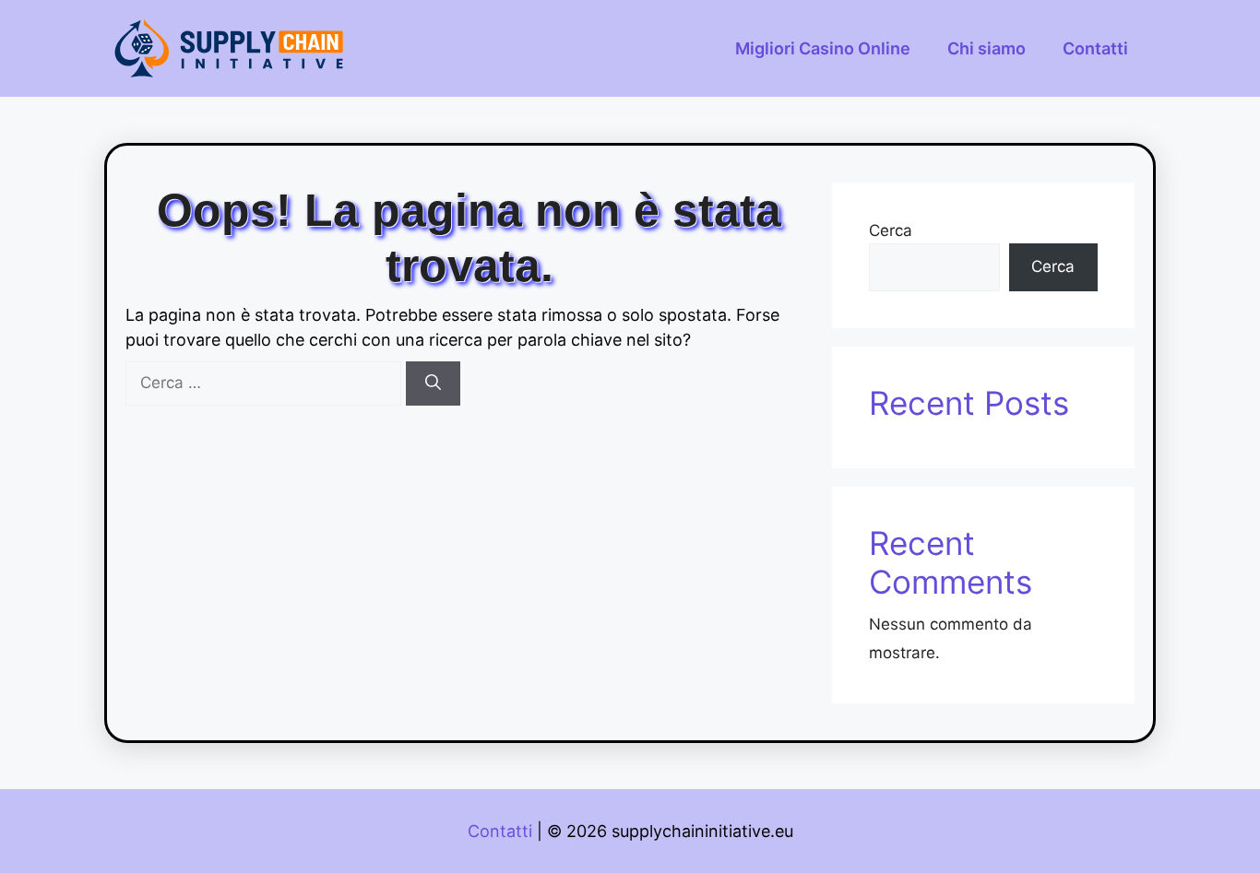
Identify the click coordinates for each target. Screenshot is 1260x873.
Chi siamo (986, 48)
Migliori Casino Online (822, 48)
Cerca (890, 230)
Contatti (1095, 48)
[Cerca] (433, 383)
